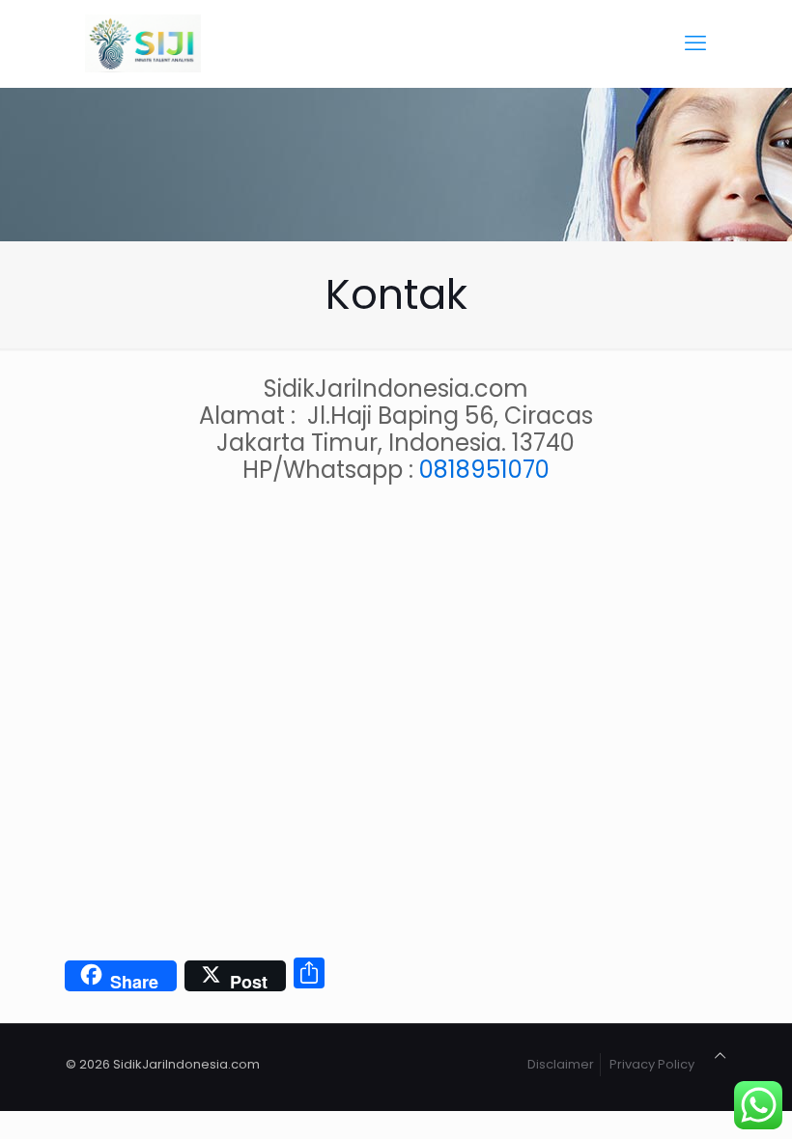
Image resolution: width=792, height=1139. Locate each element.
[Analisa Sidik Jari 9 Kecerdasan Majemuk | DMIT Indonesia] (143, 43)
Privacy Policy (651, 1064)
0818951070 (484, 470)
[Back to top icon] (720, 1056)
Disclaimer (560, 1064)
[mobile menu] (695, 43)
